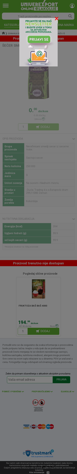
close (57, 19)
